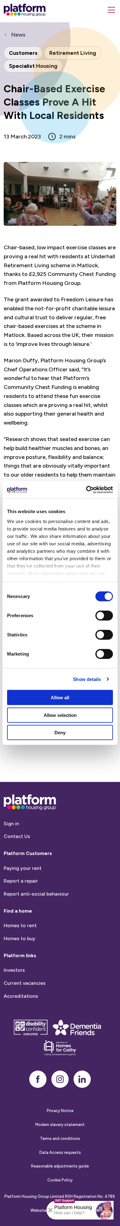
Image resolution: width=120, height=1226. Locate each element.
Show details (87, 679)
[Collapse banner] (50, 1210)
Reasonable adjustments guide (60, 1166)
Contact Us (17, 836)
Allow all (60, 697)
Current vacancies (25, 983)
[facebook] (37, 1079)
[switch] (104, 616)
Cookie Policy (60, 1180)
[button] (104, 1210)
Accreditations (21, 996)
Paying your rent (23, 868)
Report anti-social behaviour (36, 894)
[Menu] (111, 9)
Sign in (11, 824)
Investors (14, 970)
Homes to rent (20, 925)
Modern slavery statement (60, 1124)
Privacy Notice (60, 1110)
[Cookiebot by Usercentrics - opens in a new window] (86, 490)
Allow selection (60, 715)
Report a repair (21, 881)
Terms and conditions (60, 1138)
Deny (60, 732)
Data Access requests (60, 1152)
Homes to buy (19, 938)
